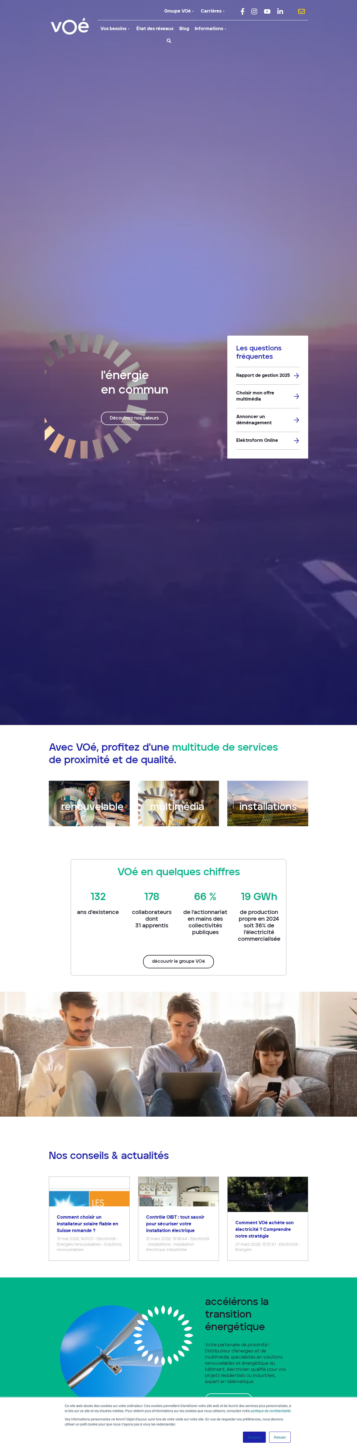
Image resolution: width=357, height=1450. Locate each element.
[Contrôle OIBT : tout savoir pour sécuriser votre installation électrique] (178, 1218)
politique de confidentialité (271, 1410)
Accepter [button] (254, 1437)
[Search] (169, 40)
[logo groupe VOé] (70, 26)
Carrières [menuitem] (211, 11)
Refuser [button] (280, 1437)
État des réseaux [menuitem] (155, 29)
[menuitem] (242, 11)
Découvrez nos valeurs (134, 418)
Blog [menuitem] (184, 29)
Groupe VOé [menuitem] (177, 11)
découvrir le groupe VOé (178, 961)
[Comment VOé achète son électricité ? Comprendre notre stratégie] (268, 1218)
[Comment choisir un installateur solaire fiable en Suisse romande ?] (89, 1218)
